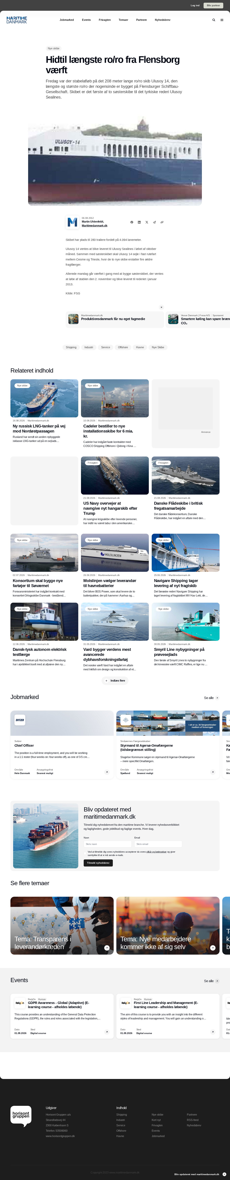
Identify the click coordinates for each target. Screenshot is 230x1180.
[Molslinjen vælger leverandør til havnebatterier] (115, 565)
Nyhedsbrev (194, 1125)
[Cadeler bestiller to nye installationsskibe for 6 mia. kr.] (115, 413)
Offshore (121, 1130)
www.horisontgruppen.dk (60, 1136)
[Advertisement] (185, 408)
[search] (213, 20)
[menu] (222, 20)
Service (120, 1125)
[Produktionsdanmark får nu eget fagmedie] (115, 319)
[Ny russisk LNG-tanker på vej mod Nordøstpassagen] (44, 411)
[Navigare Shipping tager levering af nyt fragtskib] (186, 565)
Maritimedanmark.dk (94, 225)
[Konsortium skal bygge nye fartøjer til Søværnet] (44, 565)
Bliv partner (213, 5)
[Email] (154, 222)
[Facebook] (132, 222)
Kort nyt (156, 1120)
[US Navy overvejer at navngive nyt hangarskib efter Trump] (115, 490)
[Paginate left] (13, 745)
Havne (120, 1136)
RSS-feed (193, 1120)
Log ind (195, 5)
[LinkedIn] (139, 222)
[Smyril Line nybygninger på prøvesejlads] (186, 634)
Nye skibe (157, 1114)
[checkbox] (85, 853)
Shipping (121, 1114)
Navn (86, 837)
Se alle (208, 698)
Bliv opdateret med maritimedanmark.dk (197, 1174)
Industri (120, 1120)
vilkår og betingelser (156, 851)
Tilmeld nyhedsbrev (98, 862)
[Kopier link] (161, 222)
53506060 (62, 1130)
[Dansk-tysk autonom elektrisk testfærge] (44, 634)
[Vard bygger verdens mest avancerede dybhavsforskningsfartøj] (115, 637)
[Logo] (17, 20)
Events (156, 1130)
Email (137, 837)
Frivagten (157, 1125)
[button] (161, 307)
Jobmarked (158, 1136)
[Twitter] (147, 222)
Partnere (192, 1114)
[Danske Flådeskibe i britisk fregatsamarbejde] (186, 488)
